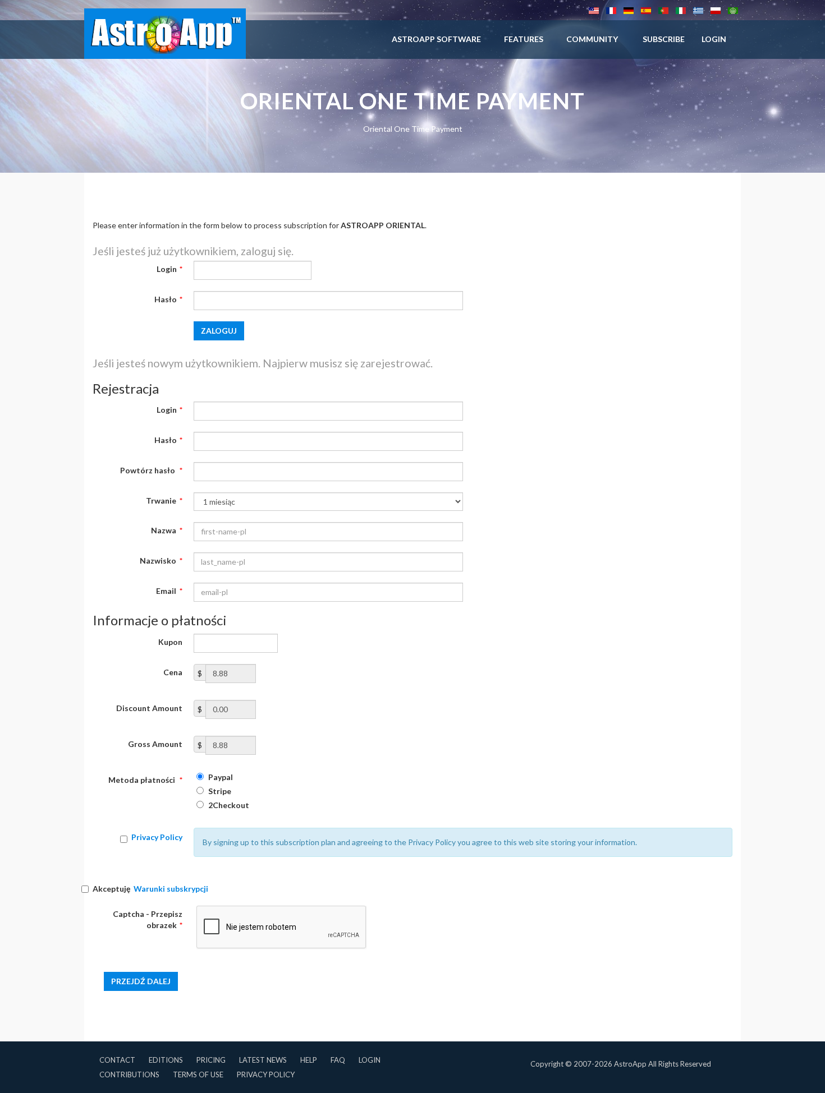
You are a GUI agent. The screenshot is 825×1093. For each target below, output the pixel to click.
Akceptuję (150, 888)
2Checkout (228, 805)
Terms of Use (198, 1074)
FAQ (338, 1059)
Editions (166, 1059)
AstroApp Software (436, 39)
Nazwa (166, 530)
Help (308, 1059)
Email (169, 591)
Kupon (170, 642)
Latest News (263, 1059)
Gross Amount (155, 744)
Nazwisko (161, 560)
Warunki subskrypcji (171, 888)
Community (592, 39)
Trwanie (164, 500)
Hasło (168, 299)
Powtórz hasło (151, 470)
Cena (172, 672)
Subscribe (664, 39)
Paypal (220, 777)
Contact (117, 1059)
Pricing (211, 1059)
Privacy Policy (156, 837)
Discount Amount (149, 708)
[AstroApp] (165, 33)
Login (169, 269)
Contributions (129, 1074)
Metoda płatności (145, 780)
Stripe (219, 791)
